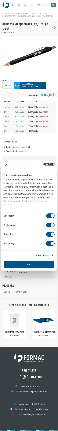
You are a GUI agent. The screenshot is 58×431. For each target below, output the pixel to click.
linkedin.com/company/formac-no (32, 391)
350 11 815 (29, 371)
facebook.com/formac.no (31, 386)
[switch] (50, 225)
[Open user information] (19, 5)
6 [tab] (35, 340)
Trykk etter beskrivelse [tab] (16, 151)
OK (29, 264)
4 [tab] (27, 340)
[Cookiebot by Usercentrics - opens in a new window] (42, 164)
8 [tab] (42, 340)
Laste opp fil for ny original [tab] (18, 147)
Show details (42, 255)
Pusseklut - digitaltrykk (43, 332)
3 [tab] (23, 340)
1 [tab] (15, 340)
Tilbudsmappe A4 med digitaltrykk (19, 332)
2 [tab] (19, 340)
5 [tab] (31, 340)
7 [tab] (38, 340)
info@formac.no (29, 377)
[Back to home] (6, 5)
